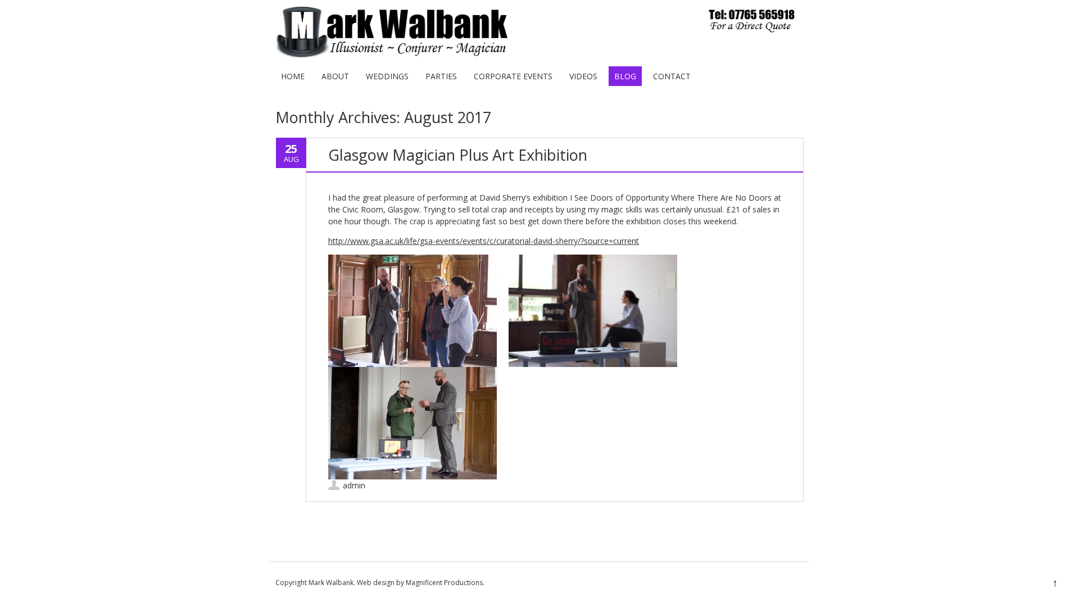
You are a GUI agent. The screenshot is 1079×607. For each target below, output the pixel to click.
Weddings (387, 76)
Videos (583, 76)
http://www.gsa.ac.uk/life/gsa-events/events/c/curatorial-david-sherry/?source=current (483, 240)
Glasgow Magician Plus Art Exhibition (457, 154)
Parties (441, 76)
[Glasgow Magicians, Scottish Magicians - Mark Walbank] (535, 54)
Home (293, 76)
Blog (625, 76)
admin (354, 485)
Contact (672, 76)
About (335, 76)
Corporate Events (513, 76)
